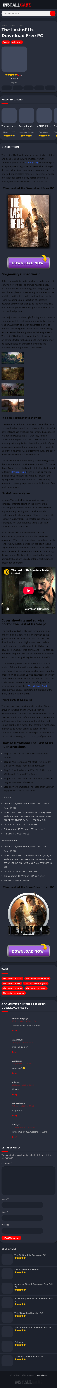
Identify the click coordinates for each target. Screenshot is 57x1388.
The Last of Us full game (36, 983)
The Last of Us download (37, 978)
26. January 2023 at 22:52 (23, 1085)
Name (5, 1199)
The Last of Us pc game (13, 993)
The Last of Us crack (12, 978)
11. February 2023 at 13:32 (23, 1127)
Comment (7, 1163)
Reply (14, 1030)
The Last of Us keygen (36, 988)
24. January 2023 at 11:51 (23, 1063)
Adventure (17, 42)
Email (5, 1212)
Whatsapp (50, 87)
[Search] (52, 13)
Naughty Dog (31, 162)
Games (12, 25)
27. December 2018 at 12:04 (24, 1021)
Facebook (7, 87)
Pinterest (28, 87)
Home (4, 25)
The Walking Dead (37, 686)
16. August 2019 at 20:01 (22, 1042)
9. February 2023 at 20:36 (23, 1106)
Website (5, 1224)
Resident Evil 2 (18, 471)
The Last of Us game (12, 988)
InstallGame (41, 1375)
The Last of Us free (11, 983)
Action (20, 25)
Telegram (39, 87)
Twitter (18, 87)
